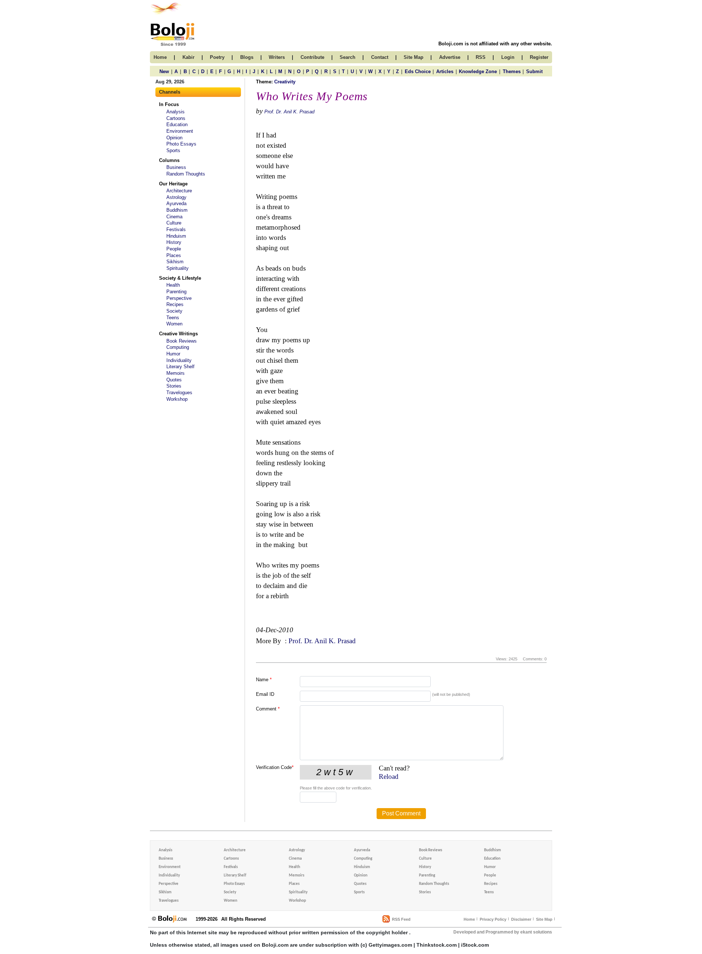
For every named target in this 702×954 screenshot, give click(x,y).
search (347, 57)
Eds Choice (418, 71)
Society (174, 311)
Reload (389, 776)
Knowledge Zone (478, 71)
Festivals (176, 229)
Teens (172, 317)
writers (277, 57)
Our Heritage (173, 183)
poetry (217, 57)
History (173, 242)
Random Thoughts (185, 174)
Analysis (175, 111)
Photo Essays (181, 144)
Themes (512, 71)
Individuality (179, 360)
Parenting (176, 291)
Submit (534, 71)
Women (174, 324)
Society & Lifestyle (180, 278)
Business (176, 167)
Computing (177, 347)
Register (539, 57)
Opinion (174, 137)
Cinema (174, 216)
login (507, 57)
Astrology (176, 197)
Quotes (174, 379)
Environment (179, 131)
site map (413, 57)
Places (173, 255)
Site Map (544, 919)
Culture (173, 223)
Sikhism (175, 261)
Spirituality (177, 268)
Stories (173, 386)
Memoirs (175, 373)
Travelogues (179, 392)
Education (177, 124)
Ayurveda (176, 203)
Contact (379, 57)
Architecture (179, 190)
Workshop (177, 399)
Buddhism (177, 210)
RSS (481, 57)
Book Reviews (181, 341)
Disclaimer (521, 919)
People (173, 249)
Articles (444, 71)
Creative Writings (178, 333)
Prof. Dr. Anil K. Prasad (289, 111)
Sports (173, 150)
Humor (173, 354)
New (164, 71)
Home (469, 919)
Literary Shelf (180, 366)
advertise (449, 57)
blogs (246, 57)
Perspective (179, 298)
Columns (169, 160)
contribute (312, 57)
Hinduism (176, 236)
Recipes (175, 304)
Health (173, 285)
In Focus (169, 104)
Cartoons (175, 118)
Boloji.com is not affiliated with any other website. (495, 43)
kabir (188, 57)
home (160, 57)
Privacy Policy (493, 919)
